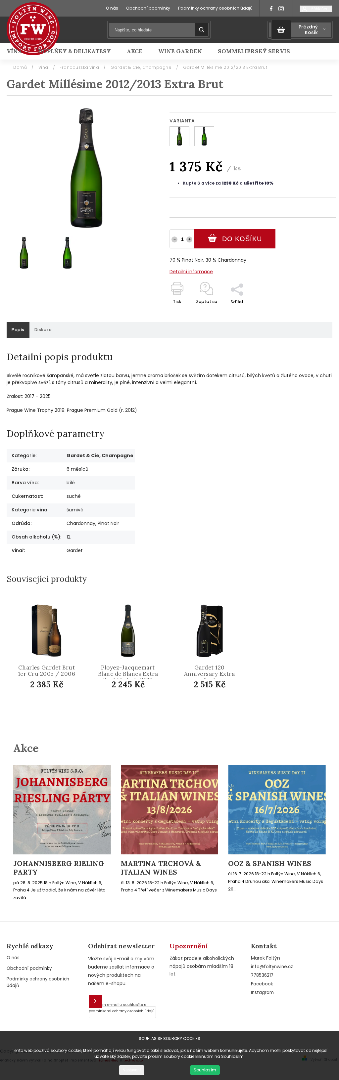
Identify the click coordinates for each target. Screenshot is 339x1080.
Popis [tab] (18, 329)
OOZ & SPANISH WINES (269, 863)
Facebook (262, 984)
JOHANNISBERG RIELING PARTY (58, 868)
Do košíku (242, 238)
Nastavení (131, 1070)
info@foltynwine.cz (272, 967)
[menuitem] (18, 51)
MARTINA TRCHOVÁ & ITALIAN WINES (161, 868)
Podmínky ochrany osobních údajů (215, 8)
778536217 (262, 975)
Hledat (201, 29)
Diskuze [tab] (43, 329)
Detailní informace (191, 271)
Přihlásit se (95, 1001)
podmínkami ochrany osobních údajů (122, 1011)
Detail (51, 703)
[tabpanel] (46, 661)
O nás (112, 8)
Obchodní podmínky (148, 8)
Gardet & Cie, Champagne (100, 455)
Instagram (262, 992)
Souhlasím (205, 1070)
